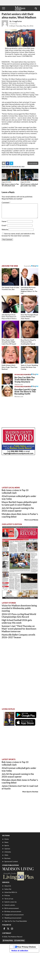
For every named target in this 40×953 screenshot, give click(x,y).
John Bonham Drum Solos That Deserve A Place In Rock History (9, 316)
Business (7, 858)
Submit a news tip (10, 902)
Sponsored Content (11, 861)
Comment (6, 202)
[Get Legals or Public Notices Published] (18, 454)
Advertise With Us (10, 892)
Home (6, 839)
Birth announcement (11, 908)
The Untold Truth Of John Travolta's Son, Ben (10, 288)
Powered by (27, 374)
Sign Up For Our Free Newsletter (15, 921)
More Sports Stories (29, 792)
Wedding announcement (12, 918)
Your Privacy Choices (26, 947)
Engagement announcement (14, 915)
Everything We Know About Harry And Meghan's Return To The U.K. (29, 290)
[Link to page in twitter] (11, 163)
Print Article (33, 163)
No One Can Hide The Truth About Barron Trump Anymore (24, 380)
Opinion (7, 849)
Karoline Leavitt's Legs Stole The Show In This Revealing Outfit (25, 392)
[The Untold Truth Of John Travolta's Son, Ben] (10, 277)
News (6, 842)
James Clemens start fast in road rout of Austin (20, 787)
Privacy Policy (8, 940)
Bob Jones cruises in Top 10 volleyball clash (10, 185)
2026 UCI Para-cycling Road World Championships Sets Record (19, 615)
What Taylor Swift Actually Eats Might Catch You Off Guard (9, 342)
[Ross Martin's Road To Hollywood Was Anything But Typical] (29, 329)
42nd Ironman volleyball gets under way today (29, 185)
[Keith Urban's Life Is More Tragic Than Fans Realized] (10, 355)
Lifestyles (7, 852)
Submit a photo (9, 905)
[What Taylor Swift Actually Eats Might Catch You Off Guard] (10, 329)
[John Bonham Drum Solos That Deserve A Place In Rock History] (10, 304)
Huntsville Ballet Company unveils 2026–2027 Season (18, 636)
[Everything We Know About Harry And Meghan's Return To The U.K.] (29, 277)
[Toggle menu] (3, 8)
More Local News (30, 520)
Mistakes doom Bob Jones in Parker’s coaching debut (20, 515)
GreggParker (17, 21)
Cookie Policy (20, 940)
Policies (7, 895)
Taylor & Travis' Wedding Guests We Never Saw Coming (29, 367)
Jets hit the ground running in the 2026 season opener (18, 509)
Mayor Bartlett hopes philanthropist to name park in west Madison (19, 503)
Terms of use (8, 899)
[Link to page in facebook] (7, 163)
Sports (6, 845)
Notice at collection (19, 950)
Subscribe (7, 889)
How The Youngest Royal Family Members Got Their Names (29, 316)
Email (4, 225)
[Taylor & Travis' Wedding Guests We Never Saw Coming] (29, 355)
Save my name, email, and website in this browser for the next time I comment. (18, 234)
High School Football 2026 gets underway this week (17, 621)
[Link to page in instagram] (12, 928)
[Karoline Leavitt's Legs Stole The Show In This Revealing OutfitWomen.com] (7, 391)
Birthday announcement (12, 911)
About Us (7, 886)
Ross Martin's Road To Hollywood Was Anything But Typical (28, 342)
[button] (36, 8)
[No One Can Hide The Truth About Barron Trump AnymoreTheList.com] (7, 379)
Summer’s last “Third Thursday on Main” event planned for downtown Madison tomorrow (19, 629)
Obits (6, 855)
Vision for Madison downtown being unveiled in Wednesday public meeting (19, 608)
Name (4, 221)
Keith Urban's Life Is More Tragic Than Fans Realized (9, 367)
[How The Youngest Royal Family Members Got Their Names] (29, 304)
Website (5, 229)
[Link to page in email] (3, 163)
